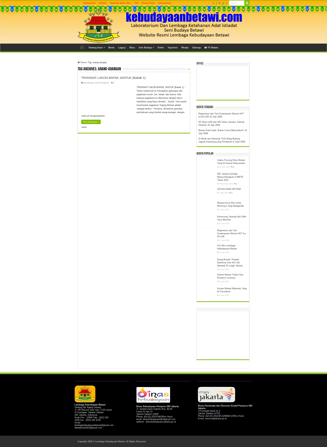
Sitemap (196, 47)
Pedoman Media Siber (120, 3)
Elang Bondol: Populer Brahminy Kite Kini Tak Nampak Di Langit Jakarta (230, 262)
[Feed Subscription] (189, 69)
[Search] (247, 3)
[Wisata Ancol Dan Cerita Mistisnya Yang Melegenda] (206, 207)
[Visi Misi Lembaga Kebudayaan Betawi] (206, 250)
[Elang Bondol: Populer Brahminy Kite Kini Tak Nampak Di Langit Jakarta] (206, 264)
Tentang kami (89, 3)
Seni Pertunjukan (102, 83)
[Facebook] (216, 3)
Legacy (122, 47)
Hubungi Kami (164, 3)
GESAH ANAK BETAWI (229, 189)
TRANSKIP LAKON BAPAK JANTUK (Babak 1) (113, 77)
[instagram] (226, 3)
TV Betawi (213, 47)
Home (81, 47)
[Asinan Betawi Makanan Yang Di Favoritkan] (206, 293)
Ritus (132, 47)
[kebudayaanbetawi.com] (163, 25)
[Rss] (213, 3)
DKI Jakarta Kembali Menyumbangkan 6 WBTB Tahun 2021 (230, 177)
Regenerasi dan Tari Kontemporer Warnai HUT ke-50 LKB (231, 233)
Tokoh (160, 47)
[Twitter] (219, 3)
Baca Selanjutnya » (91, 122)
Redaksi (103, 3)
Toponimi (173, 47)
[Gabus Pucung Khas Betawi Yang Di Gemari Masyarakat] (206, 164)
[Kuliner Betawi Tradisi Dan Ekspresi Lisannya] (206, 279)
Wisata (184, 47)
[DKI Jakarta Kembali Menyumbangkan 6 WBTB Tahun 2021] (206, 178)
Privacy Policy (148, 3)
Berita (111, 47)
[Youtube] (223, 3)
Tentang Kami (95, 47)
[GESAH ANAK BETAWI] (206, 193)
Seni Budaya (145, 47)
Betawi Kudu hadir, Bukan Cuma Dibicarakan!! (221, 130)
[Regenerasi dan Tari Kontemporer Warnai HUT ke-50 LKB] (206, 235)
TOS (136, 3)
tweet (84, 127)
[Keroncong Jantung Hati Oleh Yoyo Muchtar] (206, 221)
